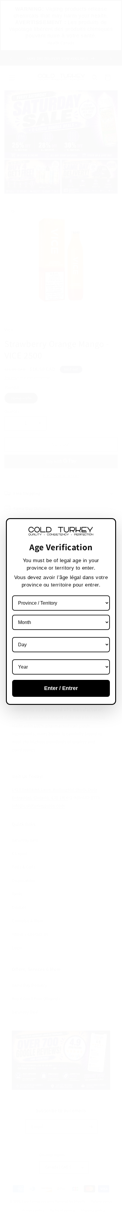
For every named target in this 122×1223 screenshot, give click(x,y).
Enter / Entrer (61, 688)
